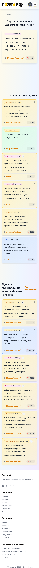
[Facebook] (7, 486)
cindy (8, 176)
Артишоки (5, 538)
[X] (11, 486)
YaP (7, 260)
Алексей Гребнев (13, 232)
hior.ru (30, 567)
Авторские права (8, 554)
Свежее (5, 496)
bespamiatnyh (12, 149)
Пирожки (5, 522)
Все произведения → (31, 289)
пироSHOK (12, 34)
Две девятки (7, 535)
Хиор (25, 567)
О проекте (6, 509)
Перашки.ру (13, 184)
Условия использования (11, 548)
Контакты (5, 558)
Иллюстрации (7, 506)
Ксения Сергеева (13, 122)
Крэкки (9, 204)
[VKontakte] (3, 486)
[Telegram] (14, 486)
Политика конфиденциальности (14, 551)
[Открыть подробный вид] (34, 102)
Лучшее (5, 499)
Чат (3, 512)
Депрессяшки (7, 532)
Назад (8, 15)
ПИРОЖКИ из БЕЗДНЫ (16, 441)
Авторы (4, 502)
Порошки (12, 240)
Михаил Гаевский (15, 58)
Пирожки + (12, 102)
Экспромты (6, 528)
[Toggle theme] (30, 4)
